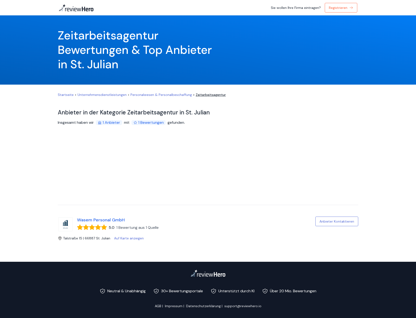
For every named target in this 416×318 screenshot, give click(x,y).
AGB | (159, 306)
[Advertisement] (208, 168)
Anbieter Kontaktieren (336, 221)
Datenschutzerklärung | (204, 306)
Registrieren (338, 8)
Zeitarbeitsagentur (211, 95)
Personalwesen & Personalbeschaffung (161, 95)
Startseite (66, 95)
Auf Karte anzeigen (129, 238)
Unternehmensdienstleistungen (102, 95)
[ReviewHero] (208, 273)
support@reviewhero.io (242, 306)
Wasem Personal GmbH (101, 220)
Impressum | (174, 306)
